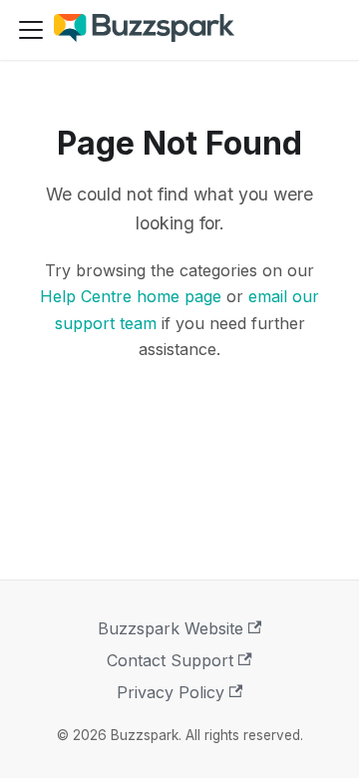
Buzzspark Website (170, 628)
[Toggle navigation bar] (31, 30)
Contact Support (170, 660)
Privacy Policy (170, 692)
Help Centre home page (130, 296)
